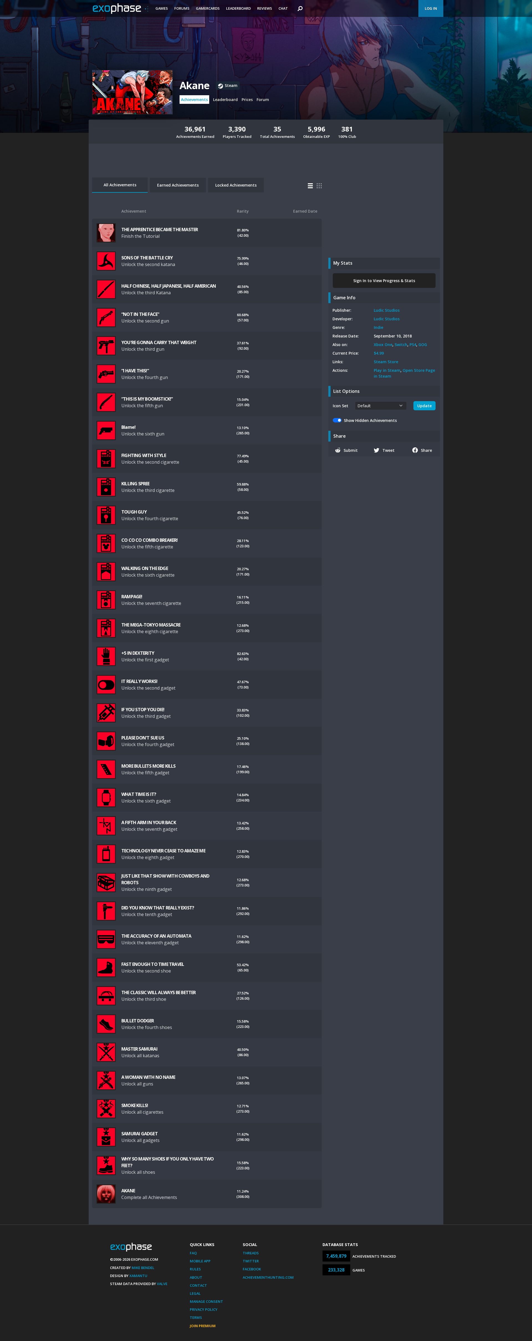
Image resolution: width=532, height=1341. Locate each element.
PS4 (413, 344)
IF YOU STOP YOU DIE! (142, 709)
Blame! (128, 427)
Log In (431, 8)
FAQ (193, 1252)
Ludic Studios (387, 310)
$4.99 (379, 353)
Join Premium (203, 1325)
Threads (251, 1252)
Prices (247, 99)
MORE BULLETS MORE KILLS (148, 766)
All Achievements (120, 184)
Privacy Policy (204, 1309)
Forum (263, 99)
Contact (198, 1285)
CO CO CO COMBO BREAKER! (149, 540)
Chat (283, 8)
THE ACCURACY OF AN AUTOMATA (156, 936)
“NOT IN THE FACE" (140, 314)
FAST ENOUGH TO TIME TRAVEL (152, 964)
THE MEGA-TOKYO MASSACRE (151, 625)
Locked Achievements (236, 185)
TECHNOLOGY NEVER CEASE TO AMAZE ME (163, 851)
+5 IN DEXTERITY (137, 653)
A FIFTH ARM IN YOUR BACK (148, 822)
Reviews (264, 8)
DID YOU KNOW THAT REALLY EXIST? (157, 908)
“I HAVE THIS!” (135, 371)
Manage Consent (206, 1301)
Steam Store (386, 361)
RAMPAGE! (131, 597)
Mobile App (200, 1261)
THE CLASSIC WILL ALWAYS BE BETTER (158, 992)
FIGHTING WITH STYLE (143, 455)
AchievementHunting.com (268, 1277)
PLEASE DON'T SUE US (142, 738)
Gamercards (208, 8)
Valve (162, 1283)
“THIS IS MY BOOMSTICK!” (147, 399)
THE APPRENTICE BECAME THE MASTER (159, 229)
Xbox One (383, 344)
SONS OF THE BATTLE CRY (147, 258)
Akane (194, 85)
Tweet (388, 450)
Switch (401, 344)
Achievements (194, 99)
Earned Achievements (178, 185)
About (196, 1277)
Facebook (252, 1269)
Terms (196, 1317)
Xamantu (138, 1275)
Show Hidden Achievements (370, 420)
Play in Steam (387, 370)
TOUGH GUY (134, 512)
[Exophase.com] (120, 8)
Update (424, 405)
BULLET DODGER (137, 1021)
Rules (195, 1269)
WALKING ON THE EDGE (144, 568)
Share (426, 450)
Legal (195, 1293)
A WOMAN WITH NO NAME (148, 1077)
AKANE (128, 1191)
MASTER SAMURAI (139, 1049)
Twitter (251, 1261)
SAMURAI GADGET (139, 1134)
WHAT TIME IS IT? (138, 794)
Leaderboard (238, 8)
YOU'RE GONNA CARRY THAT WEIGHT (158, 342)
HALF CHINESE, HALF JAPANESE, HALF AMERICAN (168, 286)
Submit (351, 450)
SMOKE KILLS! (134, 1105)
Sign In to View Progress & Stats (384, 280)
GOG (422, 344)
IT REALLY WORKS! (139, 681)
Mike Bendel (143, 1267)
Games (161, 8)
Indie (378, 327)
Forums (182, 8)
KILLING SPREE (135, 484)
